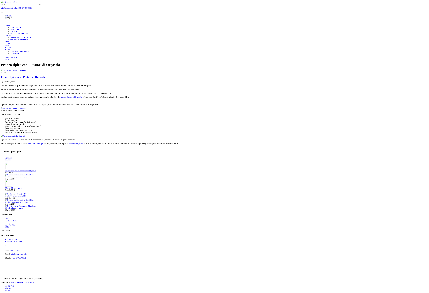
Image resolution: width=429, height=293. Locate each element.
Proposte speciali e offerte (19, 39)
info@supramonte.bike (9, 8)
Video (7, 43)
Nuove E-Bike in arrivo (13, 188)
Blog (7, 59)
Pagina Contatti (14, 250)
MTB (7, 227)
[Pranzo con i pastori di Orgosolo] (13, 108)
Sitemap (8, 288)
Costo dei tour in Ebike (13, 241)
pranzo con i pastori (76, 144)
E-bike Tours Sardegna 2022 (15, 196)
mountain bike (10, 225)
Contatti (8, 49)
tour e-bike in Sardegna (35, 144)
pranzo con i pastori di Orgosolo (70, 97)
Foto (7, 41)
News (7, 45)
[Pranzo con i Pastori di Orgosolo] (13, 70)
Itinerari (8, 35)
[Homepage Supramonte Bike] (10, 2)
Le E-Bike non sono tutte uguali (16, 177)
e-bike (7, 223)
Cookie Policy (10, 286)
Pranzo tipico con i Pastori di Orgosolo (23, 77)
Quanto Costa (15, 29)
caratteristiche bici (11, 221)
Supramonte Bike (11, 57)
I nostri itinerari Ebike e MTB (20, 37)
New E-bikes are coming (14, 208)
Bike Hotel (14, 31)
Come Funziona (15, 27)
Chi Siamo (9, 47)
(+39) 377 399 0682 (24, 8)
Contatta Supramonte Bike (19, 51)
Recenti (8, 160)
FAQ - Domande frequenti (19, 33)
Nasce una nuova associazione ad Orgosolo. (20, 171)
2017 (7, 219)
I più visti (8, 158)
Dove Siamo (14, 53)
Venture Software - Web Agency (22, 282)
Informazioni (9, 25)
